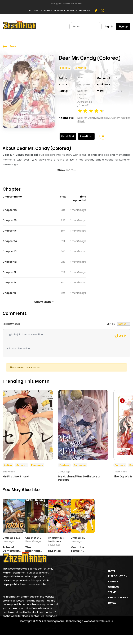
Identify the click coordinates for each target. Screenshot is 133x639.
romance (59, 10)
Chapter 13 (10, 251)
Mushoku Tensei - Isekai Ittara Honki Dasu (79, 552)
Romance (80, 67)
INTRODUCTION (117, 576)
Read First (67, 136)
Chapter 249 (33, 537)
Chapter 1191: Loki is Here (56, 539)
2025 (80, 78)
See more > (85, 10)
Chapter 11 (9, 272)
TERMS (112, 592)
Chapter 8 (9, 293)
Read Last (86, 136)
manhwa (46, 10)
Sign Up (123, 26)
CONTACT (114, 587)
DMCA (112, 603)
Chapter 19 (10, 220)
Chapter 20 (10, 210)
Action (8, 465)
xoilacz (56, 628)
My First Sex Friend (16, 476)
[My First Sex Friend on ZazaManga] (28, 424)
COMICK (113, 581)
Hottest (34, 10)
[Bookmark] (102, 136)
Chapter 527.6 (11, 537)
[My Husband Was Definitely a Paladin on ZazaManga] (83, 424)
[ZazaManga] (20, 26)
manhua (72, 10)
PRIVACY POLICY (118, 597)
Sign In (109, 26)
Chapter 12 (10, 262)
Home (112, 570)
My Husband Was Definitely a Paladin (79, 478)
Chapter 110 (78, 537)
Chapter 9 (9, 282)
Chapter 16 (10, 230)
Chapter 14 (10, 241)
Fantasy (65, 67)
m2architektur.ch (86, 628)
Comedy (21, 465)
